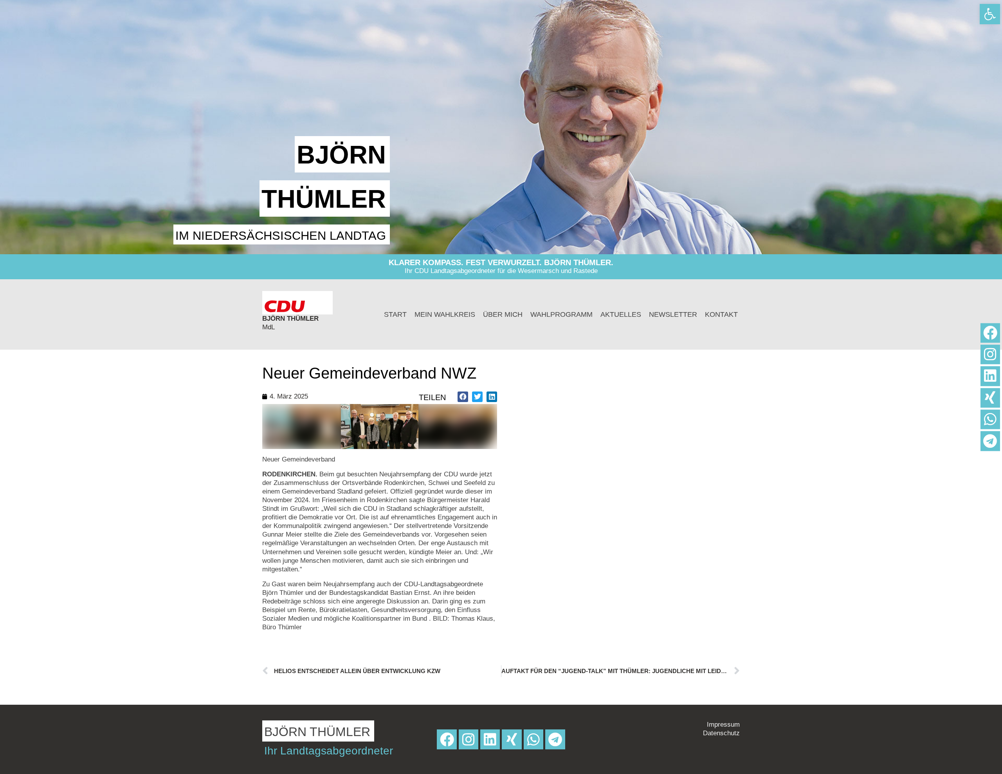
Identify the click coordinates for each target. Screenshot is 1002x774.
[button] (463, 396)
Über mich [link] (503, 314)
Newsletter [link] (673, 314)
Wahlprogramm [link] (561, 314)
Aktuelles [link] (620, 314)
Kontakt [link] (721, 314)
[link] (990, 14)
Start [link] (395, 314)
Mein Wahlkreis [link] (444, 314)
